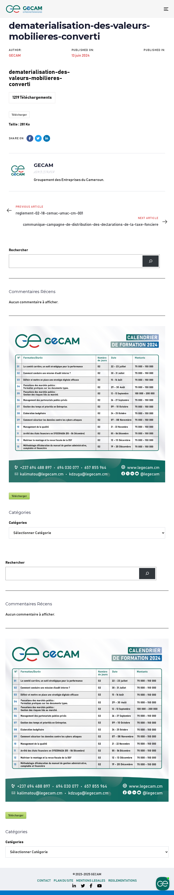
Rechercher (18, 250)
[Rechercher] (151, 261)
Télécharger (19, 115)
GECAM (15, 55)
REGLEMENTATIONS (122, 880)
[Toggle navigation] (141, 9)
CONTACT (44, 880)
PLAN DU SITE (63, 880)
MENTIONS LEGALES (90, 880)
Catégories (18, 522)
